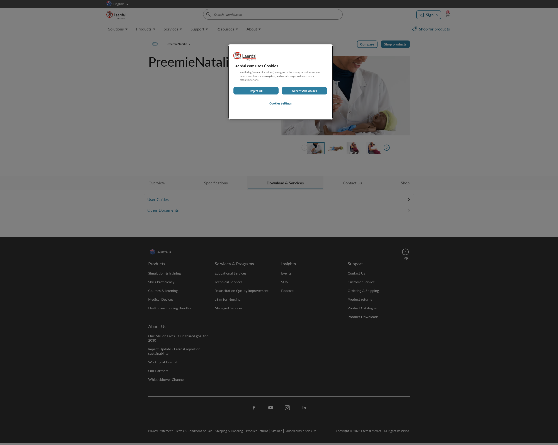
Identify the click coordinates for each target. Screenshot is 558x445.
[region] (280, 82)
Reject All (256, 91)
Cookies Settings (280, 103)
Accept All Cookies (304, 91)
